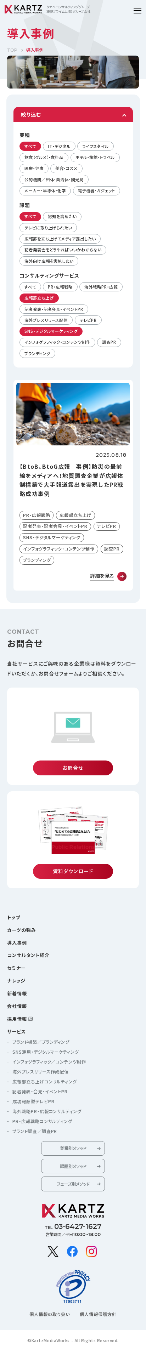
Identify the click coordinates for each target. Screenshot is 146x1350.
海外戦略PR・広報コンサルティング (47, 1111)
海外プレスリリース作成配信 (40, 1072)
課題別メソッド (73, 1166)
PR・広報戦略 (60, 287)
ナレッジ (16, 980)
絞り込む (31, 114)
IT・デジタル (59, 146)
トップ (13, 917)
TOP (12, 50)
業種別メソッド (73, 1148)
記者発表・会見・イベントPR (40, 1091)
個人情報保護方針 (98, 1314)
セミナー (16, 967)
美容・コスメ (66, 168)
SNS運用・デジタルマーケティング (45, 1052)
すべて (30, 146)
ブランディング (37, 353)
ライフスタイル (95, 146)
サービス (16, 1031)
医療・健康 (34, 168)
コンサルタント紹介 (28, 955)
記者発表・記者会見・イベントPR (53, 309)
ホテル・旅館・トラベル (95, 157)
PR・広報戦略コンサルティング (42, 1121)
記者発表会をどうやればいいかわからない (62, 249)
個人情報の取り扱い (49, 1314)
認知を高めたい (62, 216)
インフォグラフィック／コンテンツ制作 (49, 1062)
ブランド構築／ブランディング (40, 1042)
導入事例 (17, 942)
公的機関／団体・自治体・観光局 (54, 179)
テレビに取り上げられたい (48, 227)
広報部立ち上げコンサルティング (44, 1081)
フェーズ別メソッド (73, 1184)
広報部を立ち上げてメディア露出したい (59, 238)
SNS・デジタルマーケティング (51, 331)
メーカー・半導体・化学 (45, 190)
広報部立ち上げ (39, 298)
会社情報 (17, 1006)
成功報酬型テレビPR (33, 1101)
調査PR (109, 342)
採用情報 (17, 1018)
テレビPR (88, 320)
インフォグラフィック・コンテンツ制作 (57, 342)
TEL (73, 1226)
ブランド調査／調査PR (34, 1131)
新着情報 (17, 993)
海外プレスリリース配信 (46, 320)
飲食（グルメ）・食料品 (43, 157)
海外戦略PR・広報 (100, 287)
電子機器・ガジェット (96, 190)
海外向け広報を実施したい (48, 261)
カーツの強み (21, 930)
